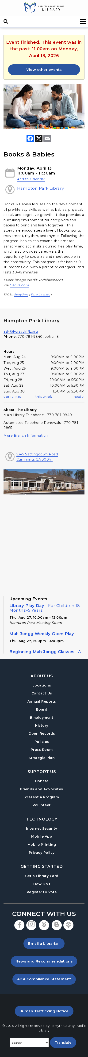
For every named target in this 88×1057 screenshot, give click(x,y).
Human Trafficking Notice (46, 1011)
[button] (83, 21)
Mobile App (41, 836)
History (41, 725)
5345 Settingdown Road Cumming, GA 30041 (37, 456)
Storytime (21, 294)
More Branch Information (26, 435)
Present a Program (41, 797)
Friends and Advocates (41, 789)
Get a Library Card (41, 876)
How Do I (41, 884)
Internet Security (41, 828)
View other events (44, 69)
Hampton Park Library (40, 188)
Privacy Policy (42, 852)
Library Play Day (44, 608)
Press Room (42, 750)
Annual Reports (41, 701)
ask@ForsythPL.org (21, 331)
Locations (41, 685)
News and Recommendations (46, 961)
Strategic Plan (42, 758)
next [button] (78, 397)
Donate (42, 781)
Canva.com (19, 285)
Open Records (41, 733)
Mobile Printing (41, 845)
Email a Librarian (44, 943)
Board (41, 709)
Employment (41, 718)
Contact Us (41, 693)
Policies (41, 742)
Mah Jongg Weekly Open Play (41, 633)
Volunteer (42, 805)
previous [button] (13, 397)
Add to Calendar (31, 179)
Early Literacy (40, 294)
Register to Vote (42, 892)
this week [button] (43, 397)
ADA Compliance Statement (46, 979)
